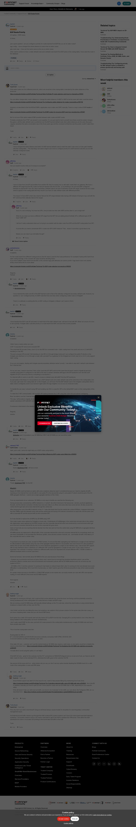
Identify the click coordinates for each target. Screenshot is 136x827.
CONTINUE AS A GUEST (61, 423)
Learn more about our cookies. (102, 815)
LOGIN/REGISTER (44, 423)
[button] (68, 823)
